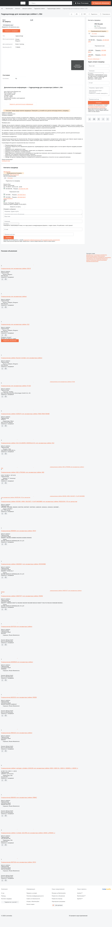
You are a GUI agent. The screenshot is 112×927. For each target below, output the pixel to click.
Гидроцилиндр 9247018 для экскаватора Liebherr (16, 626)
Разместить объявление (9, 340)
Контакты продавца (6, 898)
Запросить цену (9, 25)
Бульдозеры (103, 260)
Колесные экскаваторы (98, 257)
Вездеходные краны (91, 256)
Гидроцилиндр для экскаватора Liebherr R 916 (16, 386)
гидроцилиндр (19, 36)
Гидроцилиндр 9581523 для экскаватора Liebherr (16, 733)
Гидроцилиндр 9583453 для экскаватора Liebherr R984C (19, 797)
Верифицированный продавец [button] (14, 173)
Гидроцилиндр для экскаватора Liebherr (14, 296)
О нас (2, 893)
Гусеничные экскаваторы (100, 254)
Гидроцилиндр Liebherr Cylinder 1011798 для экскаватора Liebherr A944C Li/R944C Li (28, 833)
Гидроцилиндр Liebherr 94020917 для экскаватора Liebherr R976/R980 (23, 564)
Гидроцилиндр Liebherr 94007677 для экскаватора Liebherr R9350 (22, 596)
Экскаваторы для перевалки (94, 258)
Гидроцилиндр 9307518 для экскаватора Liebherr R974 (18, 862)
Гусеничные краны (95, 260)
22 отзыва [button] (10, 178)
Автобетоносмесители (92, 261)
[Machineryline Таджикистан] (9, 3)
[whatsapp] (31, 189)
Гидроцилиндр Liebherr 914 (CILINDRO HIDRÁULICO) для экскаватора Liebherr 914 (27, 443)
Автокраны (108, 257)
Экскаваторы (90, 254)
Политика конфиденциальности (35, 896)
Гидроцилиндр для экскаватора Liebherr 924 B (16, 268)
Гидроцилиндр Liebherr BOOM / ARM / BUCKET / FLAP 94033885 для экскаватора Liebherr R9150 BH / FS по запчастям (39, 501)
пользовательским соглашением (51, 239)
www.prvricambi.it (8, 198)
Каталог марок (30, 904)
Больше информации (94, 59)
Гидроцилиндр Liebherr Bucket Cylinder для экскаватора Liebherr (21, 358)
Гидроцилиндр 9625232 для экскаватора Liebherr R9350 (19, 697)
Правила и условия (32, 893)
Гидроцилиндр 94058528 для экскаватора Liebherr (17, 662)
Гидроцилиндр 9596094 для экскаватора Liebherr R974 (18, 531)
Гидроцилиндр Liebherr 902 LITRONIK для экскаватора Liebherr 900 (22, 472)
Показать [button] (16, 188)
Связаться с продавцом (11, 30)
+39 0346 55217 (21, 194)
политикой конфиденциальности (32, 239)
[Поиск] (30, 3)
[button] (71, 14)
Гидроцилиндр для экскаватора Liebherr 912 (15, 324)
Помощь (3, 896)
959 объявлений (14, 174)
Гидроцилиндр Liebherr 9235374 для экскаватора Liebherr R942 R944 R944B (25, 414)
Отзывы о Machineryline (33, 901)
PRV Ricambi (7, 171)
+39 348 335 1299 (23, 188)
